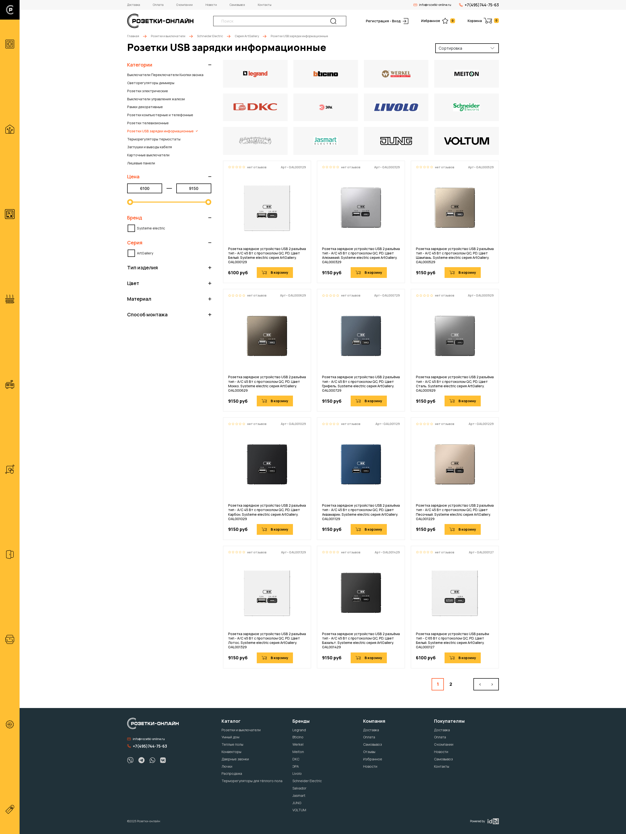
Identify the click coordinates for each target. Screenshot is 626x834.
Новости (211, 5)
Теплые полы (232, 744)
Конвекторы (231, 751)
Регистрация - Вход (383, 21)
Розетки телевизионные (148, 123)
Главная (133, 36)
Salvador (299, 788)
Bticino (297, 737)
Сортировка (450, 48)
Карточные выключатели (148, 155)
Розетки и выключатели (168, 36)
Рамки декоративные (145, 106)
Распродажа (232, 773)
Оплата (158, 5)
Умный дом (230, 737)
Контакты (264, 5)
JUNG (296, 802)
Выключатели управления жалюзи (156, 99)
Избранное (437, 20)
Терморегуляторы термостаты (153, 139)
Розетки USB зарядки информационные (160, 131)
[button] (169, 65)
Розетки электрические (147, 91)
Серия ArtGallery (247, 36)
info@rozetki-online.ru (435, 5)
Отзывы (369, 751)
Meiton (298, 751)
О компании (184, 5)
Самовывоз (237, 5)
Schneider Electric (210, 36)
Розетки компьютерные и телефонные (160, 115)
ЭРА (295, 766)
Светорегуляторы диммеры (150, 82)
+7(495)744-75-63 (482, 5)
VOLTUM (299, 810)
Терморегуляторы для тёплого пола (252, 780)
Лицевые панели (141, 163)
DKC (295, 759)
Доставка (133, 5)
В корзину (279, 272)
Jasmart (298, 795)
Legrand (299, 730)
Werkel (297, 744)
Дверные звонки (235, 759)
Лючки (227, 766)
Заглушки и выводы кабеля (149, 147)
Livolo (297, 773)
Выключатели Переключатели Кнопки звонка (165, 74)
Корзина (482, 20)
